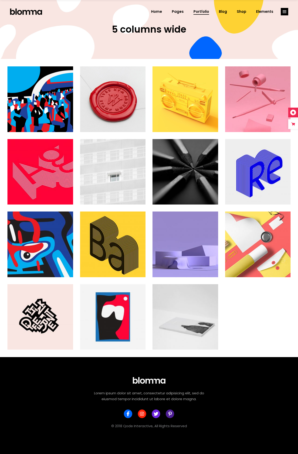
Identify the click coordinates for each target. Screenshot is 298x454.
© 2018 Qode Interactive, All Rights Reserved (149, 425)
